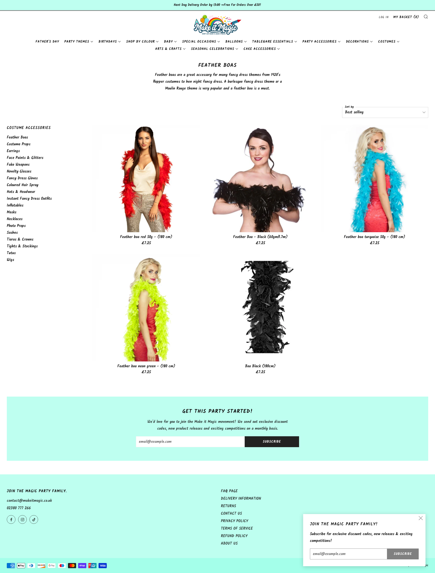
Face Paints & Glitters (25, 158)
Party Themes (76, 41)
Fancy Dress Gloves (22, 178)
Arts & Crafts (168, 48)
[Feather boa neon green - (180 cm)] (146, 307)
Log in (384, 17)
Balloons (234, 41)
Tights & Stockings (22, 246)
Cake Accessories (260, 48)
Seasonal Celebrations (212, 48)
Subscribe (272, 441)
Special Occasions (199, 41)
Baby (168, 41)
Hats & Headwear (21, 192)
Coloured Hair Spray (22, 185)
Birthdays (108, 41)
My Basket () (406, 17)
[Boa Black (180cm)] (260, 307)
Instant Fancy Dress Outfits (29, 199)
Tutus (11, 253)
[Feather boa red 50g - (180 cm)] (146, 178)
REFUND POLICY (234, 536)
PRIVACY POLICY (234, 521)
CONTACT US (231, 514)
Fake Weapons (18, 165)
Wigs (10, 260)
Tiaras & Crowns (20, 239)
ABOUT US (229, 543)
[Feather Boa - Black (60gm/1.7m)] (260, 178)
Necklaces (14, 219)
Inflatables (15, 205)
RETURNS (228, 506)
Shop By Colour (140, 41)
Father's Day (47, 41)
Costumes (387, 41)
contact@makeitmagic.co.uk (29, 501)
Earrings (13, 151)
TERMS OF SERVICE (237, 529)
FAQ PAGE (229, 491)
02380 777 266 (19, 508)
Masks (11, 212)
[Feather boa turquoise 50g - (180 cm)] (374, 178)
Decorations (357, 41)
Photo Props (16, 226)
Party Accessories (319, 41)
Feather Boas (17, 137)
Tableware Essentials (272, 41)
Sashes (12, 233)
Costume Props (18, 144)
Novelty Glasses (19, 171)
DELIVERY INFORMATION (241, 499)
